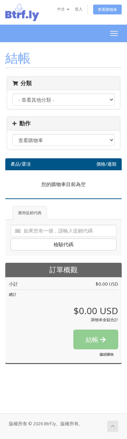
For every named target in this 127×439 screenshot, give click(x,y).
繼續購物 (106, 354)
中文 (61, 9)
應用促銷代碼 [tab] (29, 212)
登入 (79, 9)
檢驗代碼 (63, 244)
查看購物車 (107, 9)
